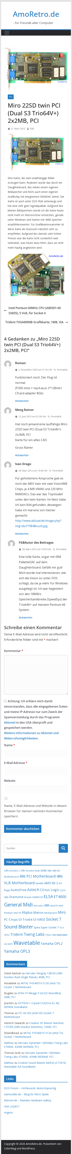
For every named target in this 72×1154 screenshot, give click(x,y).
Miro (62, 912)
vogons (8, 1112)
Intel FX (54, 905)
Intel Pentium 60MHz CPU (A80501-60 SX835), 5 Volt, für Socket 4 (34, 310)
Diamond (16, 897)
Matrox (38, 913)
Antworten (22, 401)
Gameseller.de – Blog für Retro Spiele (26, 1094)
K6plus (27, 912)
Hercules (38, 905)
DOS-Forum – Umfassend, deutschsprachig (30, 1088)
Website (9, 781)
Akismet (10, 722)
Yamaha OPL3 (17, 951)
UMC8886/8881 (60, 934)
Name (9, 745)
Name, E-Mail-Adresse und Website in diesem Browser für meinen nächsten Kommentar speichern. (35, 811)
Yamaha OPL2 (52, 943)
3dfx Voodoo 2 (12, 870)
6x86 (44, 870)
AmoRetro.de (36, 14)
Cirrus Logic (49, 890)
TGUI (61, 927)
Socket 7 (53, 919)
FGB (32, 128)
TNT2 (7, 934)
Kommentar (13, 651)
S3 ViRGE (39, 920)
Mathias (9, 1043)
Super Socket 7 (50, 927)
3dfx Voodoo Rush (30, 870)
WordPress (28, 1148)
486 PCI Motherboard (37, 876)
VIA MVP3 (8, 944)
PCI (10, 97)
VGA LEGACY (11, 1106)
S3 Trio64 (25, 919)
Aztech (33, 889)
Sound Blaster (18, 927)
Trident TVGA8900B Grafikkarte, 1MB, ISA (34, 322)
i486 (46, 905)
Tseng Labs (34, 934)
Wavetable (26, 942)
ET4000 (60, 896)
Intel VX (17, 912)
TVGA (48, 934)
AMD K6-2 (51, 883)
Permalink (62, 369)
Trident (16, 934)
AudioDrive (18, 890)
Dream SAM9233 (33, 897)
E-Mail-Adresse (15, 763)
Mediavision (50, 912)
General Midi (18, 904)
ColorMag (10, 1148)
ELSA (48, 896)
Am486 (39, 883)
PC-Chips (11, 919)
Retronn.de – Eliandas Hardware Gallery (27, 1100)
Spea (37, 927)
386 (49, 870)
